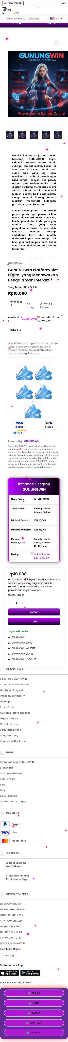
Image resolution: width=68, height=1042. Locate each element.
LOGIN (17, 23)
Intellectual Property (12, 695)
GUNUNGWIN (15, 263)
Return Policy (8, 779)
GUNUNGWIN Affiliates (13, 801)
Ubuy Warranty (9, 735)
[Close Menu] (3, 14)
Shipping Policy (9, 718)
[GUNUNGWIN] (16, 13)
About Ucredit (8, 796)
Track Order (7, 707)
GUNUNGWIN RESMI (11, 932)
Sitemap (5, 701)
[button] (57, 43)
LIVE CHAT (36, 1031)
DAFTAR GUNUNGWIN (12, 943)
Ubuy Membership (11, 729)
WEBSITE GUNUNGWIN (12, 909)
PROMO (36, 993)
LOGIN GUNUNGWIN (11, 915)
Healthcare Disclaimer (13, 741)
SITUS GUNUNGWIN (11, 903)
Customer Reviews (11, 773)
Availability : (15, 319)
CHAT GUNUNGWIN (11, 920)
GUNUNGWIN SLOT (11, 926)
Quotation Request (11, 690)
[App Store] (10, 974)
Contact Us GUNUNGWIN (15, 684)
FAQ (2, 790)
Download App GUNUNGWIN (17, 762)
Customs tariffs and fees (15, 712)
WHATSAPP (36, 1021)
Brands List (6, 767)
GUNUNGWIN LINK (10, 937)
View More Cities (10, 949)
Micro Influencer (9, 724)
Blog (2, 784)
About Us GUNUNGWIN (13, 679)
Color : (15, 330)
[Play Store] (30, 974)
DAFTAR (51, 23)
